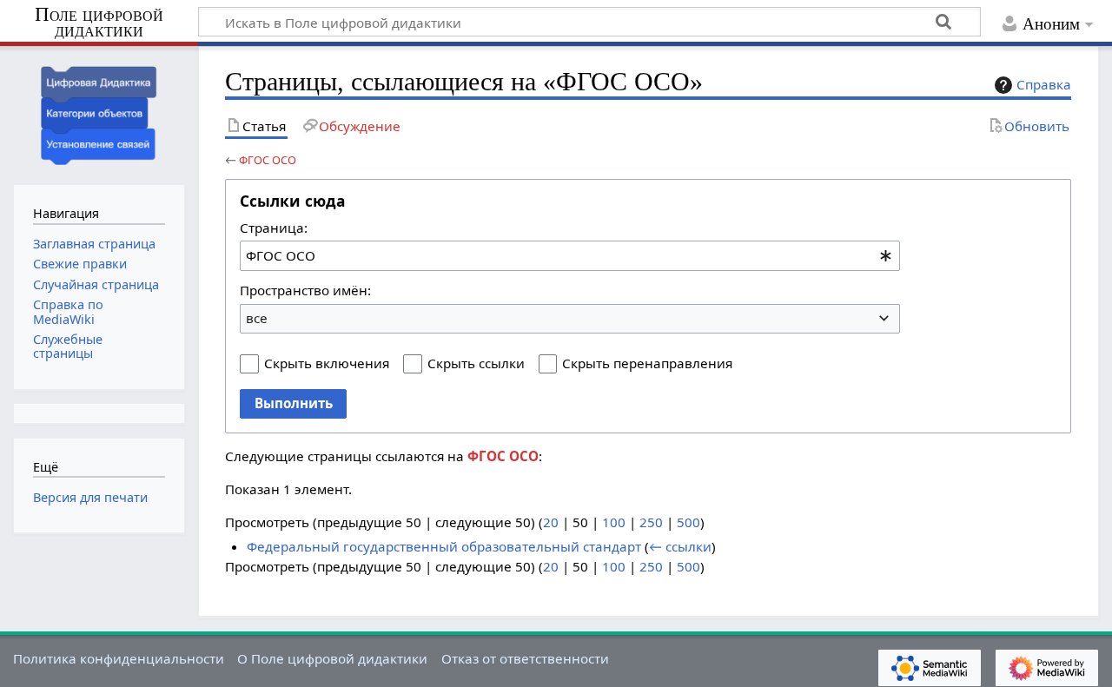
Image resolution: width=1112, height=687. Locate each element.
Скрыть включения (326, 363)
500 (688, 522)
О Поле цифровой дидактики (332, 658)
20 (551, 522)
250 (651, 522)
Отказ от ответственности (525, 658)
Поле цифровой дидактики (99, 23)
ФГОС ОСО (267, 160)
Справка (1043, 84)
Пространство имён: (305, 290)
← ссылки (680, 546)
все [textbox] (257, 318)
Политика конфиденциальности (118, 658)
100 (614, 522)
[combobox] (570, 255)
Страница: (274, 227)
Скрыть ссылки (476, 363)
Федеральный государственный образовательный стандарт (444, 546)
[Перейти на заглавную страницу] (99, 113)
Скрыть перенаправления (647, 363)
